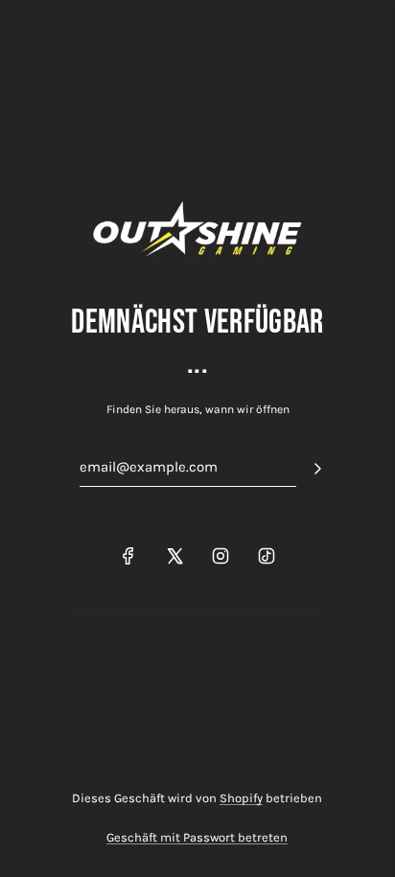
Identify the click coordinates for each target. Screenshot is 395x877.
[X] (174, 556)
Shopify (241, 798)
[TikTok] (266, 556)
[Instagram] (220, 556)
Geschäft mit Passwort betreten (197, 837)
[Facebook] (128, 556)
